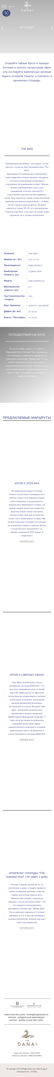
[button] (3, 6)
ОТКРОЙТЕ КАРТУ (27, 541)
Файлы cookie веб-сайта (31, 1020)
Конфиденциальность (37, 1015)
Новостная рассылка (14, 1015)
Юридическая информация (31, 1017)
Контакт (13, 1020)
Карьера (12, 1017)
